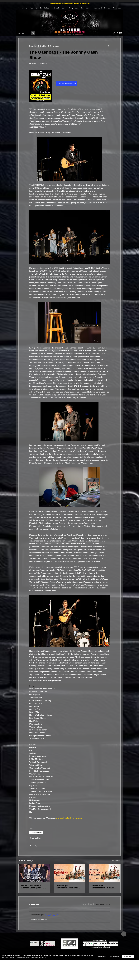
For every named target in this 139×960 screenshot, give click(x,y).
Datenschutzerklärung (38, 957)
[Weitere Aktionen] (108, 46)
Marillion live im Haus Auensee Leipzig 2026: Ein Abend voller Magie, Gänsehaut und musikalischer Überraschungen (33, 886)
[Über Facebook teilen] (30, 845)
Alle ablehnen (114, 956)
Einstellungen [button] (101, 956)
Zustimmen (128, 956)
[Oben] (123, 934)
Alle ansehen (116, 860)
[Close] (136, 956)
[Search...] (33, 33)
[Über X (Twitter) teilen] (36, 845)
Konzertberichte (36, 832)
